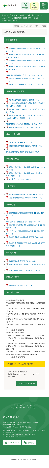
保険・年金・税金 (34, 15)
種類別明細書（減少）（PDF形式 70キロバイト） (25, 270)
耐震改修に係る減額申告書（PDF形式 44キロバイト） (24, 221)
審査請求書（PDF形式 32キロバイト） (22, 285)
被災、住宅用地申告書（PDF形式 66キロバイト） (26, 197)
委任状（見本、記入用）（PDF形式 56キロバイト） (26, 84)
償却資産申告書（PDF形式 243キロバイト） (24, 261)
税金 (3, 18)
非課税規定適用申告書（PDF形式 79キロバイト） (26, 146)
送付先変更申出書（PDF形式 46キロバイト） (24, 100)
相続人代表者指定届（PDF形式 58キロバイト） (25, 127)
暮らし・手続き (19, 15)
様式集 (36, 18)
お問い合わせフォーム (27, 383)
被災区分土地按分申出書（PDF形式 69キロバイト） (26, 194)
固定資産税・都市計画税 (22, 18)
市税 (9, 18)
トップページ (6, 15)
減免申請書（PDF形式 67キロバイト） (22, 142)
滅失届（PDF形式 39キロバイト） (20, 179)
